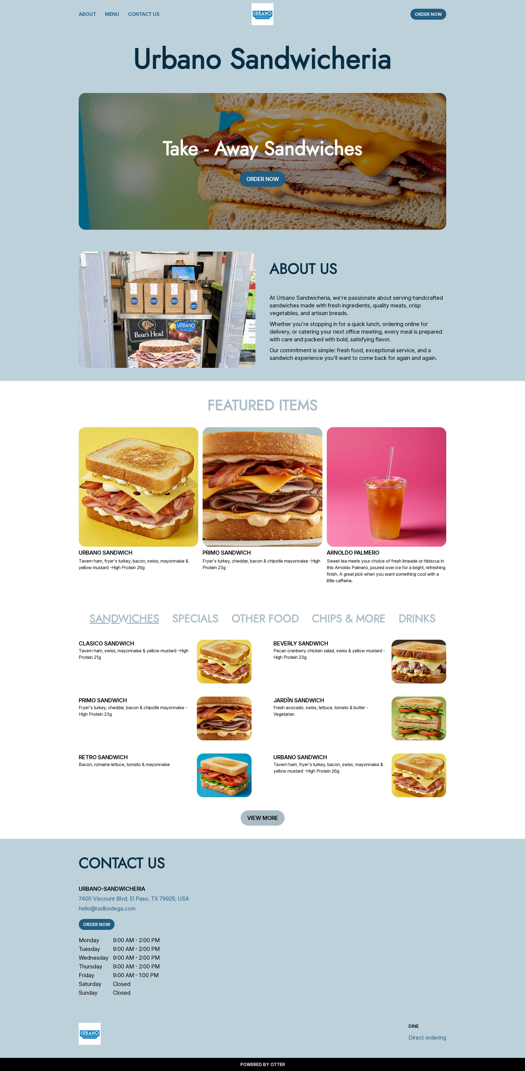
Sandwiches (124, 618)
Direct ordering (427, 1037)
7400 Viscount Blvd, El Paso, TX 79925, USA (134, 898)
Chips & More (349, 618)
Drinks (417, 618)
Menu (112, 14)
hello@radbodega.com (107, 908)
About (87, 14)
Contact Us (143, 14)
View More (262, 818)
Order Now (428, 14)
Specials (195, 618)
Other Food (265, 618)
